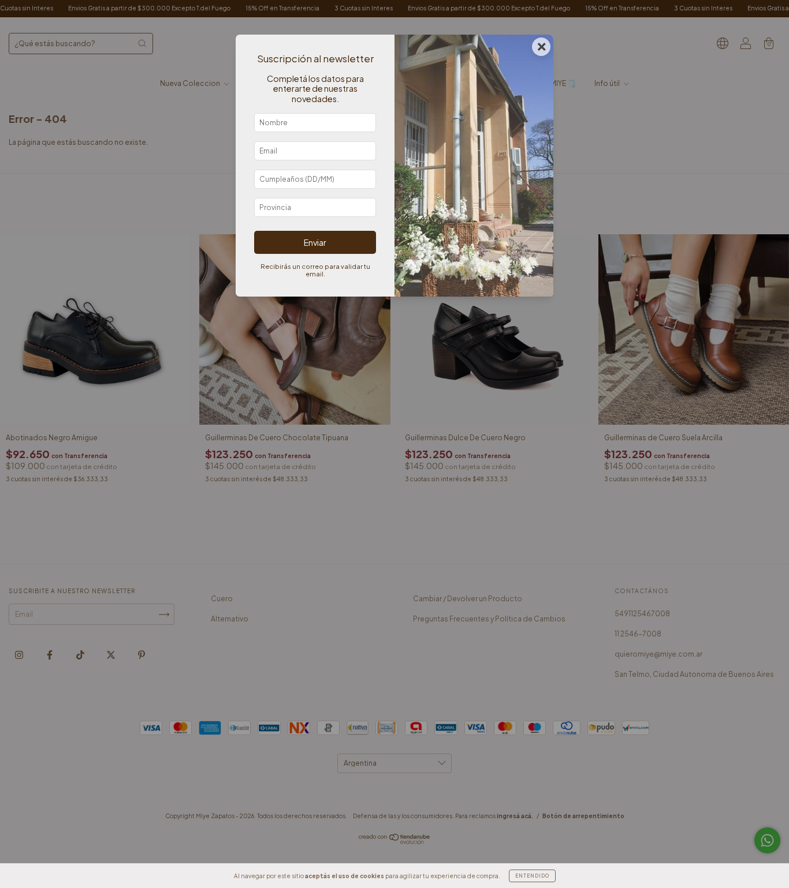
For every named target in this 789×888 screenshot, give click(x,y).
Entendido (532, 876)
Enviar (315, 242)
